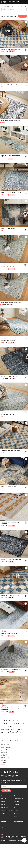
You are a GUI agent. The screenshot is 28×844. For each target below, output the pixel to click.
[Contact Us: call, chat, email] (19, 6)
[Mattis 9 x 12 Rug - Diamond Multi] (14, 69)
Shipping (3, 801)
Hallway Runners (5, 757)
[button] (19, 6)
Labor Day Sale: (5, 1)
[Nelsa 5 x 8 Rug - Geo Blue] (14, 213)
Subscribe (6, 790)
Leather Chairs (5, 744)
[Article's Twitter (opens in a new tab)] (13, 776)
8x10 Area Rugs (5, 755)
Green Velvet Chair (6, 747)
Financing (16, 804)
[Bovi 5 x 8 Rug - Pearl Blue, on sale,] (14, 322)
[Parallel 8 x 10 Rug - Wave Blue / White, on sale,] (14, 177)
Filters (21, 16)
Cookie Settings (11, 837)
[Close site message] (25, 2)
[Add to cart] (25, 49)
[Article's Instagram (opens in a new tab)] (2, 776)
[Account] (21, 6)
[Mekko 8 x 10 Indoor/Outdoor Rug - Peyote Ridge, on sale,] (14, 690)
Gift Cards (16, 801)
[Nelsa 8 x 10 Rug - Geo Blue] (14, 471)
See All (3, 764)
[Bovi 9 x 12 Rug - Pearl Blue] (14, 396)
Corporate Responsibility (7, 810)
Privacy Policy (11, 836)
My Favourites (4, 827)
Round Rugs (4, 750)
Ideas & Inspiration (18, 798)
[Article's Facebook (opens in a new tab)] (9, 776)
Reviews (16, 810)
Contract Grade (17, 827)
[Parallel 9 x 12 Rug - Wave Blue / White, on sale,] (14, 361)
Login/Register (4, 824)
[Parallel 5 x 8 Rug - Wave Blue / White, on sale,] (14, 544)
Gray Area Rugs (5, 760)
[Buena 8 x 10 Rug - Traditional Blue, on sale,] (14, 654)
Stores (15, 816)
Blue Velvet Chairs (5, 746)
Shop (23, 837)
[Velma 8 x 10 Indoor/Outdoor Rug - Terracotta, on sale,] (14, 507)
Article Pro (16, 824)
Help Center (4, 798)
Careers (16, 813)
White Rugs (4, 759)
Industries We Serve (18, 830)
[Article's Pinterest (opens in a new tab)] (6, 776)
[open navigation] (2, 6)
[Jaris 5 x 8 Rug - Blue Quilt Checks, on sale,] (14, 580)
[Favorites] (23, 6)
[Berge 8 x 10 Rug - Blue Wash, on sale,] (14, 615)
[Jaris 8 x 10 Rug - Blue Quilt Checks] (14, 435)
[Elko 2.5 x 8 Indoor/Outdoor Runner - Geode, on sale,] (14, 140)
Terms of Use (4, 836)
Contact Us (3, 813)
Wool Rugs (4, 754)
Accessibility (18, 837)
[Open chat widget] (24, 840)
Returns (3, 804)
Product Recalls (4, 807)
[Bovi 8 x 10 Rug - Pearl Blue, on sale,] (14, 249)
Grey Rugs (4, 762)
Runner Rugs (4, 752)
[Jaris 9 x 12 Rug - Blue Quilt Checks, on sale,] (14, 34)
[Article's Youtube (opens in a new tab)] (17, 776)
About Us (16, 807)
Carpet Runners (5, 749)
